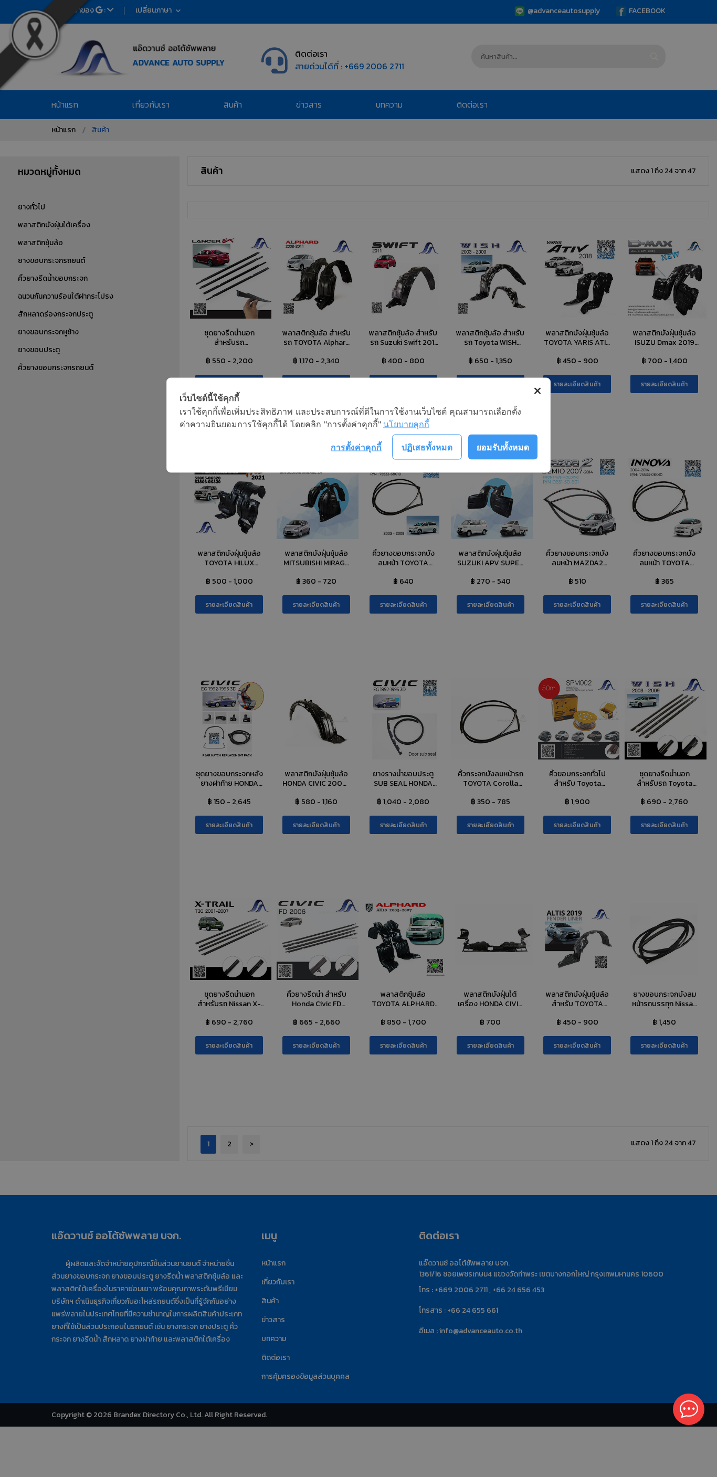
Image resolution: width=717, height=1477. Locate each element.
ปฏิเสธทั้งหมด (427, 446)
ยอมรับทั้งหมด (503, 446)
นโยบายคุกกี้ (406, 424)
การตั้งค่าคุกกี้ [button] (356, 446)
